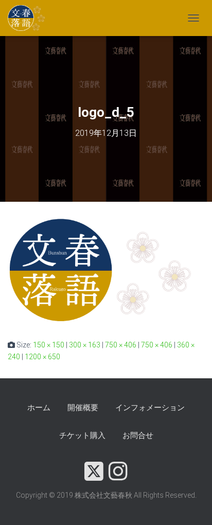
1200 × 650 (42, 357)
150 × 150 (48, 345)
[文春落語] (31, 18)
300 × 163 (84, 345)
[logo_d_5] (106, 270)
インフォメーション (150, 407)
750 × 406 (120, 345)
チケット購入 (82, 435)
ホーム (38, 407)
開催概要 (82, 407)
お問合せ (137, 435)
